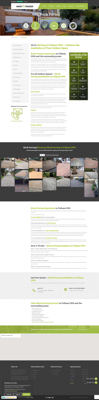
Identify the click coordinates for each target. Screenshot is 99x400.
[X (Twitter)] (82, 1)
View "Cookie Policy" (12, 391)
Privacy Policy (55, 372)
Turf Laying (16, 61)
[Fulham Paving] (20, 5)
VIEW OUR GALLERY (82, 329)
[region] (17, 389)
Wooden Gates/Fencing (18, 53)
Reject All (18, 394)
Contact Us (35, 372)
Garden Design (16, 89)
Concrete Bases (17, 85)
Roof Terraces (16, 77)
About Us (70, 6)
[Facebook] (80, 1)
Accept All (26, 394)
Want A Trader (30, 397)
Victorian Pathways (17, 73)
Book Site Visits (36, 370)
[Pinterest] (87, 1)
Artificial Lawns (16, 57)
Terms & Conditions (56, 370)
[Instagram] (83, 1)
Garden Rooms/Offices (18, 93)
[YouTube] (85, 1)
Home (44, 6)
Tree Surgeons (16, 101)
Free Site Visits (80, 6)
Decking (15, 69)
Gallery (58, 6)
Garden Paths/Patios (18, 49)
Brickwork (15, 65)
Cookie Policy (55, 374)
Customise (8, 394)
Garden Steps (16, 97)
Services (51, 6)
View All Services (17, 45)
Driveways (15, 81)
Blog (64, 6)
